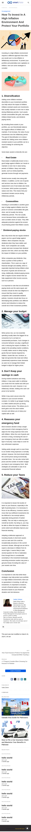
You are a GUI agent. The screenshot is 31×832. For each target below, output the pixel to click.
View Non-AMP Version (20, 828)
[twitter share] (15, 679)
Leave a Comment (15, 670)
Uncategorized (13, 7)
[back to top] (27, 828)
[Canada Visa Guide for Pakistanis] (15, 707)
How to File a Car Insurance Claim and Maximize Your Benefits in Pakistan (15, 742)
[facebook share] (12, 679)
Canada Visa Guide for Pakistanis (15, 717)
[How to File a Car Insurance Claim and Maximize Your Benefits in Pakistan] (15, 729)
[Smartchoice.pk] (15, 2)
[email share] (18, 679)
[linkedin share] (22, 679)
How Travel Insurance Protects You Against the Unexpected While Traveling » (15, 654)
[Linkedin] (3, 626)
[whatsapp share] (25, 679)
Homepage (4, 7)
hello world (7, 758)
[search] (28, 3)
